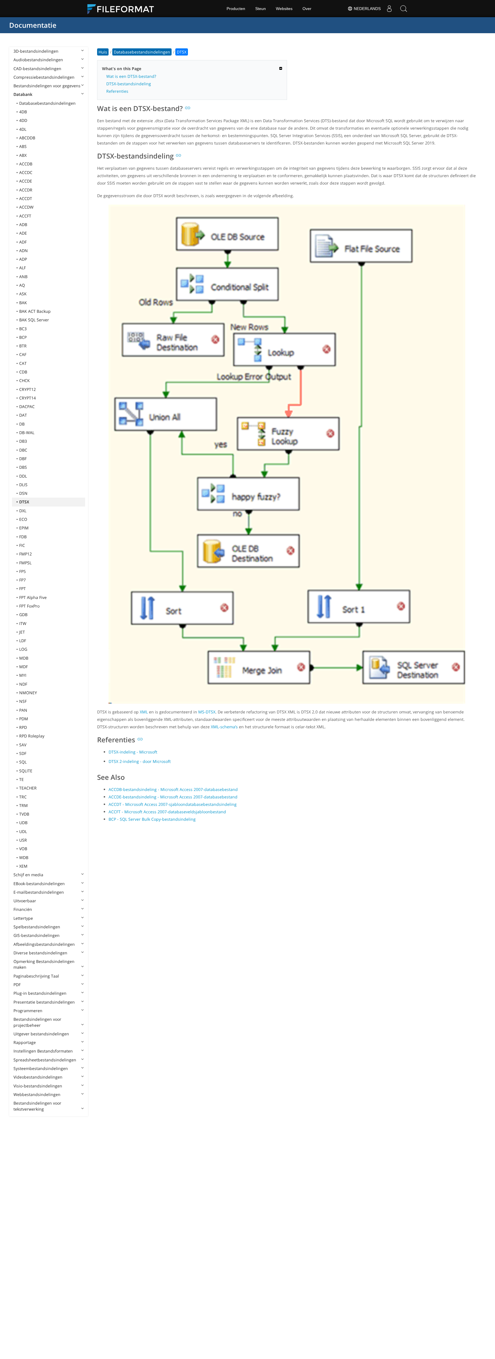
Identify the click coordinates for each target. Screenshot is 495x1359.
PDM (23, 718)
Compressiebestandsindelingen (43, 77)
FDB (23, 536)
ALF (22, 267)
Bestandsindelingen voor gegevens (46, 85)
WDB (23, 857)
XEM (23, 866)
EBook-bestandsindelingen (39, 883)
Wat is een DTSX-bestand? (131, 76)
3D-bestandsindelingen (35, 51)
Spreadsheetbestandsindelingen (44, 1060)
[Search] (403, 8)
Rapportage (24, 1042)
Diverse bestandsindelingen (40, 953)
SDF (22, 753)
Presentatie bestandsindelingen (44, 1002)
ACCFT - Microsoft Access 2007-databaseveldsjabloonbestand (167, 811)
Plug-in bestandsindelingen (39, 993)
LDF (22, 640)
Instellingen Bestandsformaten (43, 1051)
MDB (23, 658)
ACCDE (25, 181)
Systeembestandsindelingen (40, 1068)
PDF (17, 984)
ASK (23, 293)
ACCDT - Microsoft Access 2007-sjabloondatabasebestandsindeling (173, 804)
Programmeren (27, 1010)
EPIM (24, 528)
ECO (23, 519)
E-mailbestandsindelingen (38, 892)
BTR (23, 346)
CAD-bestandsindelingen (37, 68)
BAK (23, 302)
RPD (23, 727)
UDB (23, 822)
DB (22, 424)
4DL (22, 129)
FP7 (22, 580)
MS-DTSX (206, 712)
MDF (23, 666)
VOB (23, 848)
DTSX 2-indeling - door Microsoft (140, 761)
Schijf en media (28, 874)
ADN (23, 250)
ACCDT (25, 198)
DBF (23, 458)
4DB (23, 111)
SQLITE (25, 771)
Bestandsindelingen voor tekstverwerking (37, 1105)
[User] (389, 8)
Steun (260, 8)
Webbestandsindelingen (36, 1094)
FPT (22, 588)
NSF (23, 701)
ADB (23, 224)
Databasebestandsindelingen (47, 103)
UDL (23, 831)
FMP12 (25, 554)
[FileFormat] (123, 8)
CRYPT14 (27, 398)
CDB (23, 372)
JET (22, 632)
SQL (23, 762)
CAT (23, 363)
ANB (23, 276)
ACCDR (25, 190)
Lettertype (23, 918)
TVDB (24, 814)
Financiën (22, 909)
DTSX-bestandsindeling (128, 83)
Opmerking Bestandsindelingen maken (43, 964)
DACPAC (27, 406)
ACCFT (25, 216)
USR (23, 840)
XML (144, 712)
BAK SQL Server (34, 320)
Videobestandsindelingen (37, 1077)
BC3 (23, 328)
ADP (23, 259)
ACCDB (25, 164)
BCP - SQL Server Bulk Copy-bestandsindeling (152, 819)
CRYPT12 (27, 389)
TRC (23, 797)
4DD (23, 120)
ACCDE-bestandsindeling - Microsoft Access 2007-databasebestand (173, 797)
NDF (23, 684)
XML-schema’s (224, 726)
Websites (284, 8)
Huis (103, 52)
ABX (23, 155)
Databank (22, 94)
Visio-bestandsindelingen (37, 1086)
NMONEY (28, 692)
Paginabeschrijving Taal (36, 976)
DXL (22, 510)
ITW (22, 623)
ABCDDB (27, 138)
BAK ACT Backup (35, 311)
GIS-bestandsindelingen (36, 935)
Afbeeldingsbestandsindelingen (44, 944)
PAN (23, 710)
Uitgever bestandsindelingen (41, 1033)
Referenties (117, 91)
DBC (23, 450)
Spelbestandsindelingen (36, 926)
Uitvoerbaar (24, 900)
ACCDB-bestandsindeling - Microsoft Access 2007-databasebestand (173, 789)
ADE (23, 233)
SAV (22, 744)
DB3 (23, 441)
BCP (23, 337)
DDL (23, 476)
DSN (23, 493)
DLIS (23, 484)
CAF (22, 354)
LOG (23, 649)
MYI (22, 675)
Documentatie (32, 25)
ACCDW (26, 207)
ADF (23, 242)
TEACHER (28, 788)
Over (306, 8)
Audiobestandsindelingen (38, 59)
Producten (236, 8)
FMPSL (25, 562)
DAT (23, 415)
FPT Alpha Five (33, 597)
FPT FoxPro (29, 606)
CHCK (24, 380)
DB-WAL (26, 432)
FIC (22, 545)
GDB (23, 614)
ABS (23, 146)
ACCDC (25, 172)
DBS (23, 467)
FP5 (22, 571)
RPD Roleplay (31, 736)
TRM (23, 805)
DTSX (24, 502)
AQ (22, 285)
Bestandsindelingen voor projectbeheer (37, 1022)
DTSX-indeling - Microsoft (133, 752)
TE (21, 779)
